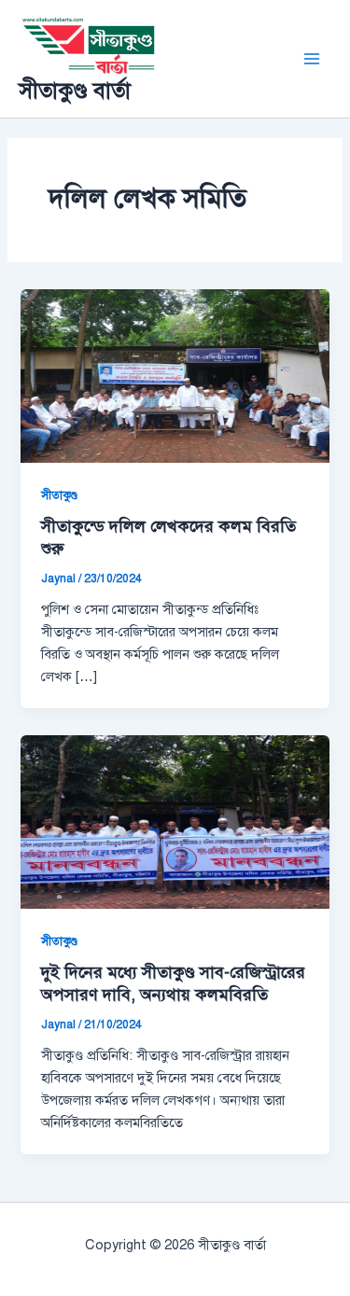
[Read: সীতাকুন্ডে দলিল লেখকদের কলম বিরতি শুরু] (175, 375)
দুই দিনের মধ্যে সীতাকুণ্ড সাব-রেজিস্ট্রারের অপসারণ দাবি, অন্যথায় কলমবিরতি (173, 983)
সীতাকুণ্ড (59, 495)
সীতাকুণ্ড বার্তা (75, 91)
